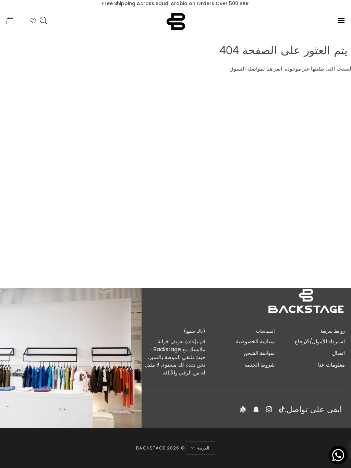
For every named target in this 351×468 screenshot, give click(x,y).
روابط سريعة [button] (332, 331)
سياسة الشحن (259, 353)
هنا (269, 68)
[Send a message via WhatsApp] (338, 455)
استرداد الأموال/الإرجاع (320, 341)
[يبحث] (49, 20)
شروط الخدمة (259, 364)
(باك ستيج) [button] (194, 331)
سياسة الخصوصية (255, 341)
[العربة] (16, 20)
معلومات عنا (331, 364)
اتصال (338, 353)
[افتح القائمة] (335, 20)
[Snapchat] (256, 409)
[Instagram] (269, 409)
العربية (203, 448)
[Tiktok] (282, 409)
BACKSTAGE (150, 448)
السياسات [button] (265, 331)
